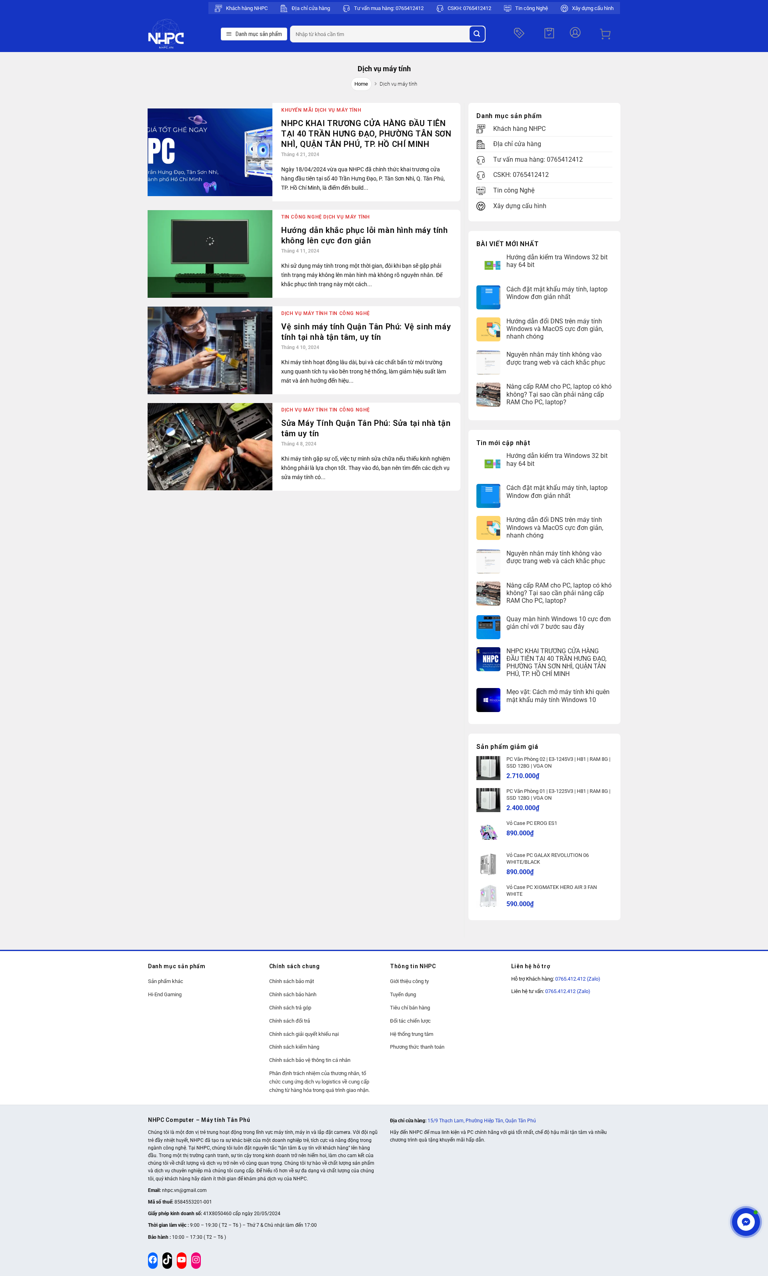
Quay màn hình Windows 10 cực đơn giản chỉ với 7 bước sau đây (558, 622)
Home (361, 84)
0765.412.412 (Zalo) (577, 979)
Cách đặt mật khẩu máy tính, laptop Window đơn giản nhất (557, 293)
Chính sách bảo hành (292, 994)
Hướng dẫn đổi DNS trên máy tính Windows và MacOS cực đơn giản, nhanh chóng (554, 328)
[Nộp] (477, 34)
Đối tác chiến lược (410, 1021)
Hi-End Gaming (165, 994)
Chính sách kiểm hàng (294, 1047)
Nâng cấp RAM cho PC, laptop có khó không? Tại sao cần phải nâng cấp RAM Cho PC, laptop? (559, 394)
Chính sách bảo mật (291, 981)
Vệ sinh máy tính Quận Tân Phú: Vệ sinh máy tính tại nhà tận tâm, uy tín (366, 332)
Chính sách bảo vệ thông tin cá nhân (309, 1060)
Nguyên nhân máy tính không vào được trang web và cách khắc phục (555, 358)
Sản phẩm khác (165, 981)
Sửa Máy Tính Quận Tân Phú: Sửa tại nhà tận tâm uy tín (365, 428)
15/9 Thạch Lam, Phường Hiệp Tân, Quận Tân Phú (482, 1121)
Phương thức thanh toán (417, 1047)
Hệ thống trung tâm (411, 1034)
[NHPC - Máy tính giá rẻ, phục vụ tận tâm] (182, 34)
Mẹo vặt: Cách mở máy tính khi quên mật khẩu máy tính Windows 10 (558, 695)
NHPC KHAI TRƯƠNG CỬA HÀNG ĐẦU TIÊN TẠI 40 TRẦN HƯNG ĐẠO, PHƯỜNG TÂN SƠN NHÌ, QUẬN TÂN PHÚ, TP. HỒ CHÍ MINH (366, 133)
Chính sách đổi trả (289, 1021)
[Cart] (605, 34)
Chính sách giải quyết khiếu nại (304, 1034)
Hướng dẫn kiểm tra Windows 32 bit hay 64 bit (557, 261)
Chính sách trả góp (290, 1008)
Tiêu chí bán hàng (410, 1008)
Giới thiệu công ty (409, 981)
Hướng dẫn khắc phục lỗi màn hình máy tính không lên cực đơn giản (364, 235)
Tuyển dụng (403, 994)
